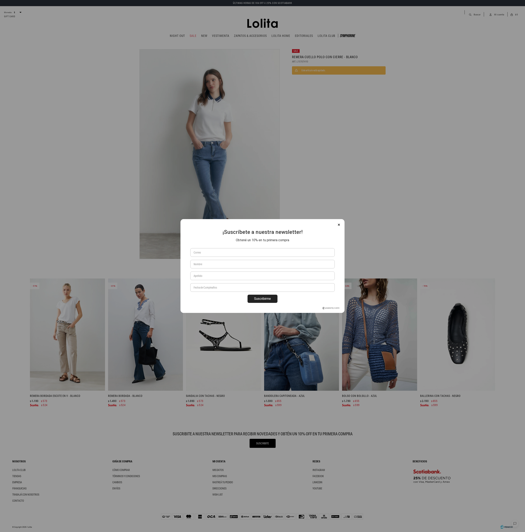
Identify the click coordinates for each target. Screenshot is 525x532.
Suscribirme (262, 299)
